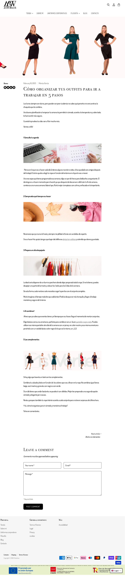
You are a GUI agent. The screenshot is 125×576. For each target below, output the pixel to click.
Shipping (13, 555)
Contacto (95, 13)
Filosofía (74, 13)
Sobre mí (40, 13)
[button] (116, 571)
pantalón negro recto (83, 322)
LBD (74, 328)
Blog (85, 13)
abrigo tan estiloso (69, 239)
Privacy (32, 532)
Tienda (29, 13)
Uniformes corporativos (57, 13)
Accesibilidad (63, 525)
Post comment (33, 506)
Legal (31, 528)
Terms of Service (35, 525)
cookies (32, 536)
